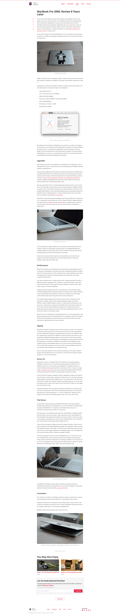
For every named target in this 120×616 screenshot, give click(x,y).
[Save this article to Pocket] (33, 29)
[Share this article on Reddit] (33, 24)
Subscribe (78, 591)
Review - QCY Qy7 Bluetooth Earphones (48, 572)
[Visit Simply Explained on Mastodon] (86, 610)
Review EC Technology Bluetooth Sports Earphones (75, 572)
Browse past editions (48, 585)
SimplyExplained (35, 3)
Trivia (82, 4)
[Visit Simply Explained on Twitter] (84, 610)
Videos (63, 4)
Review (38, 574)
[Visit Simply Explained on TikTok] (90, 610)
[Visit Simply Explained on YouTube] (82, 610)
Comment (60, 599)
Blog (77, 4)
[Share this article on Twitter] (33, 19)
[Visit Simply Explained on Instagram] (88, 610)
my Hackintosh (59, 195)
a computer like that (61, 488)
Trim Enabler (49, 202)
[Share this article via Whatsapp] (33, 22)
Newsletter (70, 4)
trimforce (63, 202)
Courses (89, 4)
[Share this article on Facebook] (33, 27)
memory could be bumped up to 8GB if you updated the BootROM (60, 177)
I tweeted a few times (47, 370)
